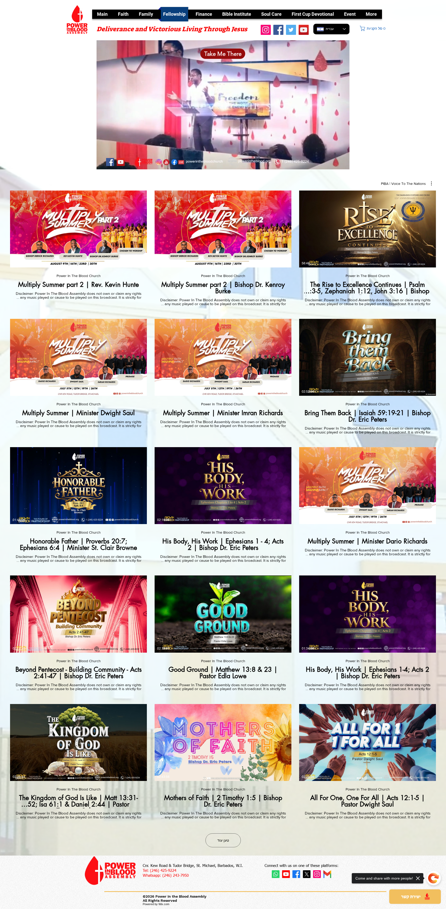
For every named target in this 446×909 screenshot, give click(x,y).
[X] (306, 874)
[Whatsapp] (276, 874)
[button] (373, 28)
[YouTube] (304, 30)
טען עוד (223, 840)
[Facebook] (278, 30)
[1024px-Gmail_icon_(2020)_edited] (327, 874)
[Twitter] (291, 30)
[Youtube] (286, 874)
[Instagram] (317, 874)
